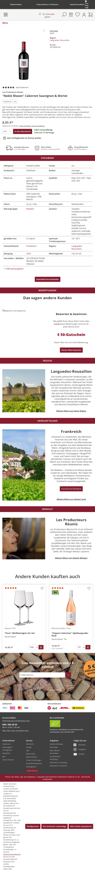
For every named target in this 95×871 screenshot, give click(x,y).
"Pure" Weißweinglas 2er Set (20, 633)
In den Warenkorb (23, 131)
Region (47, 360)
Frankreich (31, 246)
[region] (47, 611)
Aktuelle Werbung (56, 744)
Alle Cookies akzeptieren (81, 826)
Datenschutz (30, 754)
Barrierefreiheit (31, 757)
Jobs (3, 756)
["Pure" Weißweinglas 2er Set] (24, 607)
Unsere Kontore (8, 760)
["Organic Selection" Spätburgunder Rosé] (71, 607)
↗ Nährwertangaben (14, 268)
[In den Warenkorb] (41, 647)
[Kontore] (71, 14)
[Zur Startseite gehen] (47, 15)
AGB (27, 750)
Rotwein (30, 208)
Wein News (54, 747)
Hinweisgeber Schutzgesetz (7, 748)
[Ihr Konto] (84, 14)
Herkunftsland (47, 420)
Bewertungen (47, 290)
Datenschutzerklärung (54, 690)
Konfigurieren (33, 826)
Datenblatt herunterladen (47, 279)
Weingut (47, 509)
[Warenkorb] (90, 14)
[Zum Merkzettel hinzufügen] (44, 31)
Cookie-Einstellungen (33, 760)
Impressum (6, 744)
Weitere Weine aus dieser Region (71, 411)
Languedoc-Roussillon (59, 40)
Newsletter (6, 753)
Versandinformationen (34, 763)
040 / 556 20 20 (9, 724)
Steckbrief (47, 158)
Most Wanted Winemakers (55, 751)
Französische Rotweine (71, 489)
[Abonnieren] (68, 675)
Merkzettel (30, 744)
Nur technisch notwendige (54, 826)
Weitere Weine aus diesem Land (71, 499)
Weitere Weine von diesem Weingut (71, 558)
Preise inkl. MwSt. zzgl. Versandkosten (32, 126)
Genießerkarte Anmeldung (55, 757)
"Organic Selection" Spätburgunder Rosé (70, 634)
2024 (52, 33)
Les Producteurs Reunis (12, 92)
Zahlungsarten (31, 767)
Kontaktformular (22, 731)
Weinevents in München (58, 766)
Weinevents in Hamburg (58, 762)
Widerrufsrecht (32, 771)
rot (72, 165)
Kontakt (29, 747)
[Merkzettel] (78, 14)
